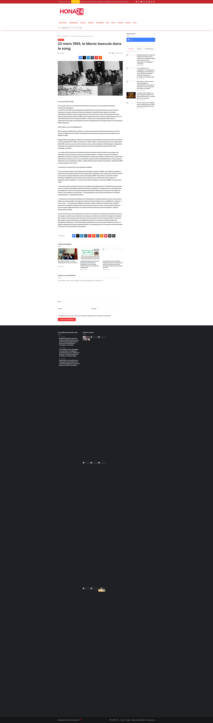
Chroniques (73, 23)
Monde (120, 23)
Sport (113, 23)
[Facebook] (80, 57)
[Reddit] (100, 57)
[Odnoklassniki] (101, 235)
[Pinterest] (96, 57)
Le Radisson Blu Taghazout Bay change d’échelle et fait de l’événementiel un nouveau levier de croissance (146, 95)
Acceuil (63, 23)
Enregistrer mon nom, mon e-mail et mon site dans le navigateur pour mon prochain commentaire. (85, 315)
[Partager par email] (109, 235)
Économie (100, 23)
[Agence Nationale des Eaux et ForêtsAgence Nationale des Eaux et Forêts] (101, 464)
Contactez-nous (150, 720)
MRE (107, 23)
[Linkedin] (88, 57)
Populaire (131, 49)
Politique (66, 36)
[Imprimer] (113, 235)
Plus (134, 23)
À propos (127, 720)
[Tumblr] (92, 57)
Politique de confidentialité (138, 720)
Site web (94, 308)
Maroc (83, 23)
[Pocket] (105, 235)
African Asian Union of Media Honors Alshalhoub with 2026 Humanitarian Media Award (146, 104)
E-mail (60, 308)
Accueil (61, 36)
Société (91, 23)
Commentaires (149, 49)
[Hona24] (73, 12)
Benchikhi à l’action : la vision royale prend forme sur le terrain (68, 262)
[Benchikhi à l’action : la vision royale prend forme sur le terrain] (68, 254)
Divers (128, 23)
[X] (84, 57)
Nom (59, 301)
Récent (139, 49)
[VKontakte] (97, 235)
